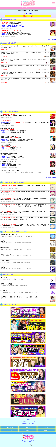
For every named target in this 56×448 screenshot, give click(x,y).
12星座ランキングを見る (28, 16)
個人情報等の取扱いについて (28, 421)
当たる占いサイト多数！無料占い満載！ (28, 441)
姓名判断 (28, 427)
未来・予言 (9, 430)
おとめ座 (29, 13)
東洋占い (46, 430)
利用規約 (28, 419)
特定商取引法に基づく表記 (28, 423)
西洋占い (28, 430)
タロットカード (46, 427)
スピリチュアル (9, 427)
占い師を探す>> (51, 39)
